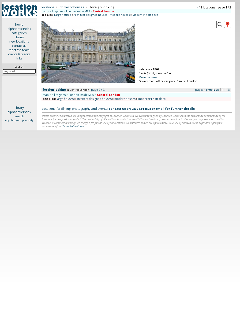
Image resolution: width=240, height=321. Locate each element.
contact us (19, 45)
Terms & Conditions (73, 126)
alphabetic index (19, 29)
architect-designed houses (94, 99)
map (44, 11)
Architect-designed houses (90, 14)
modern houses (124, 99)
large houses (65, 99)
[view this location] (219, 27)
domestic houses (72, 7)
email (160, 108)
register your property (19, 120)
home (19, 24)
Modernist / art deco (145, 14)
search (19, 116)
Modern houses (120, 14)
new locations (19, 41)
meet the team (19, 50)
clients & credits (19, 54)
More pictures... (149, 77)
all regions (56, 11)
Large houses (62, 14)
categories (19, 33)
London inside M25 (78, 11)
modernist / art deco (152, 99)
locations (47, 7)
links (19, 58)
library (19, 37)
